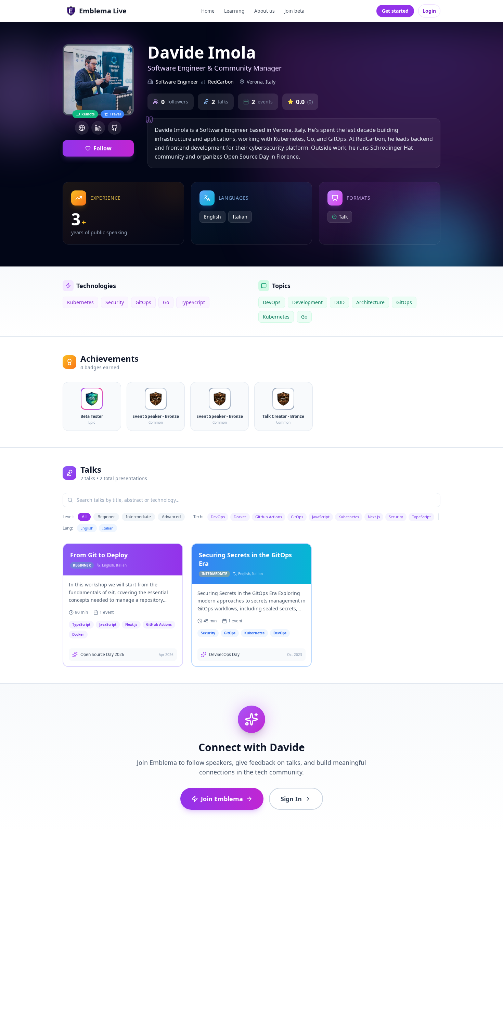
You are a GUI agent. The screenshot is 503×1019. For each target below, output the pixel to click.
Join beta (294, 11)
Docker (240, 516)
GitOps (297, 516)
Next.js (374, 516)
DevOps (218, 516)
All (84, 517)
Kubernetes (348, 516)
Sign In (291, 799)
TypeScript (421, 516)
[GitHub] (114, 128)
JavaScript (321, 516)
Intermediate (138, 517)
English (86, 528)
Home (208, 11)
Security (396, 516)
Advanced (171, 517)
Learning (234, 11)
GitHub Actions (268, 516)
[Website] (82, 128)
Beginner (106, 517)
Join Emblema (222, 799)
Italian (108, 528)
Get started (395, 11)
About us (264, 11)
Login (429, 11)
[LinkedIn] (98, 128)
